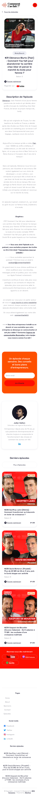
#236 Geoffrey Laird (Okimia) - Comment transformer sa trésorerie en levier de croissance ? (17, 756)
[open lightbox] (19, 33)
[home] (11, 5)
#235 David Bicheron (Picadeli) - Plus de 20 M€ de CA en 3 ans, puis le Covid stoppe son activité (17, 767)
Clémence (6, 101)
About (7, 702)
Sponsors (7, 706)
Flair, (34, 143)
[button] (35, 5)
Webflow (28, 793)
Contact (7, 710)
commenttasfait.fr (22, 315)
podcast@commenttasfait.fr (20, 263)
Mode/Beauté (19, 53)
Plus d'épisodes (19, 465)
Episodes (7, 714)
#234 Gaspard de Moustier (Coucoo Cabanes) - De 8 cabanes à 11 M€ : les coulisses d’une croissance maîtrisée (16, 779)
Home (7, 698)
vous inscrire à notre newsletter (24, 302)
